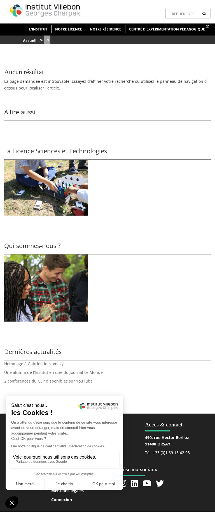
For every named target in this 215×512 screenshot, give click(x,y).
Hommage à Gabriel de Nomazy (34, 363)
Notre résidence (105, 29)
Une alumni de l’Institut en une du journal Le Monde (53, 372)
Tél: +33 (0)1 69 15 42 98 (167, 452)
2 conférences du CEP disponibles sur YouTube (48, 381)
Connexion (61, 499)
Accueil (29, 40)
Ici (47, 40)
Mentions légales (67, 490)
